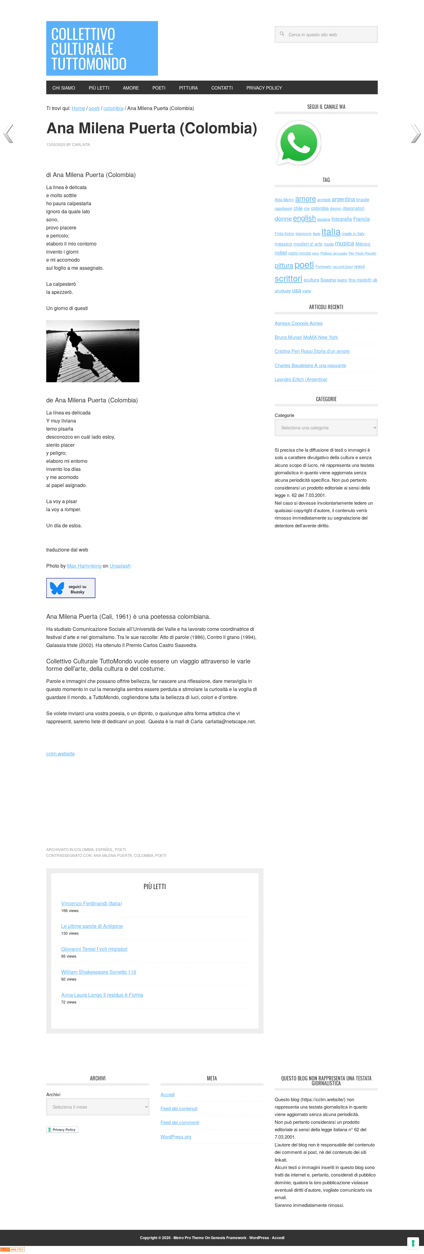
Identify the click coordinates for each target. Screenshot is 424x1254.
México (362, 243)
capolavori (283, 208)
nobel (281, 252)
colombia (84, 849)
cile (307, 208)
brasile (362, 199)
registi (359, 266)
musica (344, 243)
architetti (324, 199)
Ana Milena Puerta (112, 855)
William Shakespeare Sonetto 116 (98, 971)
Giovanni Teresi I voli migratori (94, 948)
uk (374, 279)
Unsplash (120, 565)
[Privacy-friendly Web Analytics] (12, 1249)
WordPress (259, 1237)
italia (331, 230)
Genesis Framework (228, 1237)
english (304, 217)
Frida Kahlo (284, 233)
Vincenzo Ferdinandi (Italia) (91, 903)
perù (315, 253)
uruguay (283, 290)
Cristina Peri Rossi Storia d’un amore (312, 351)
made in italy (353, 233)
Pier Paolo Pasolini (362, 252)
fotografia (342, 218)
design (335, 208)
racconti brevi (342, 266)
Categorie (284, 415)
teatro (342, 280)
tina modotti (360, 280)
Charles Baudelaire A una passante (310, 365)
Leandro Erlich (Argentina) (301, 379)
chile (298, 208)
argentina (343, 199)
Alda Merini (284, 199)
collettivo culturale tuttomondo (89, 48)
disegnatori (353, 208)
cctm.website (60, 753)
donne (283, 218)
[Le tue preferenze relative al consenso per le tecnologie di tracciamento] (413, 1243)
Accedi (167, 1094)
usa (296, 290)
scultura (311, 279)
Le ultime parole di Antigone (92, 925)
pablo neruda (299, 252)
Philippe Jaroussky (333, 253)
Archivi (53, 1094)
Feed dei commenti (179, 1122)
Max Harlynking (84, 565)
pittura (284, 265)
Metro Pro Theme (189, 1237)
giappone (303, 233)
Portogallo (323, 266)
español (104, 849)
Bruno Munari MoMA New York (306, 337)
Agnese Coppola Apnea (299, 323)
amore (305, 198)
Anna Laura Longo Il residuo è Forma (102, 994)
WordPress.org (175, 1136)
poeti (120, 849)
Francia (361, 218)
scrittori (288, 278)
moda (329, 244)
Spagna (328, 279)
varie (306, 291)
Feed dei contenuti (178, 1108)
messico (283, 243)
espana (323, 219)
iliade (316, 233)
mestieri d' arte (308, 244)
